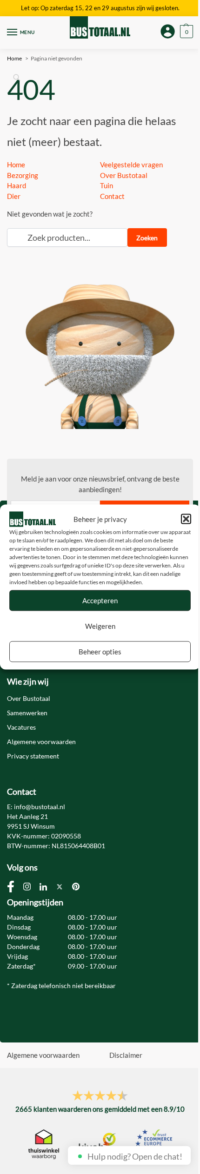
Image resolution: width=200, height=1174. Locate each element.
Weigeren (100, 626)
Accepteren (100, 600)
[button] (186, 519)
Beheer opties (100, 651)
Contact (112, 196)
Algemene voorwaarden (41, 741)
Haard (16, 185)
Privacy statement (33, 756)
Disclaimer (125, 1055)
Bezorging (22, 175)
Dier (13, 196)
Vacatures (21, 727)
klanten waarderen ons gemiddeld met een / (100, 1109)
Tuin (106, 185)
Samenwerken (27, 713)
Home (16, 164)
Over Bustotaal (123, 175)
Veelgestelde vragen (131, 164)
